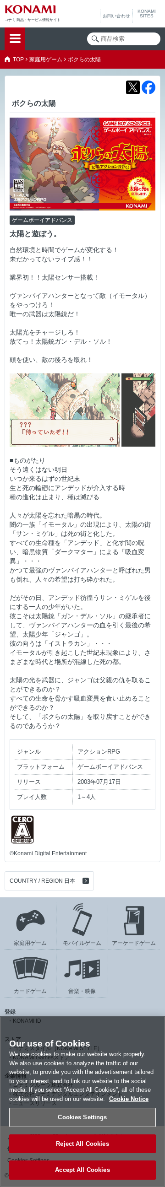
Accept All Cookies (82, 1169)
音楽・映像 (82, 991)
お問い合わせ (116, 15)
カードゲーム (30, 991)
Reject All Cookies (82, 1143)
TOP (18, 59)
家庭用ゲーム (45, 59)
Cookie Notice (128, 1098)
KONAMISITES (147, 13)
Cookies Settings (82, 1117)
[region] (82, 1101)
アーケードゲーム (134, 943)
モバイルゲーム (82, 943)
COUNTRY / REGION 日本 (42, 881)
